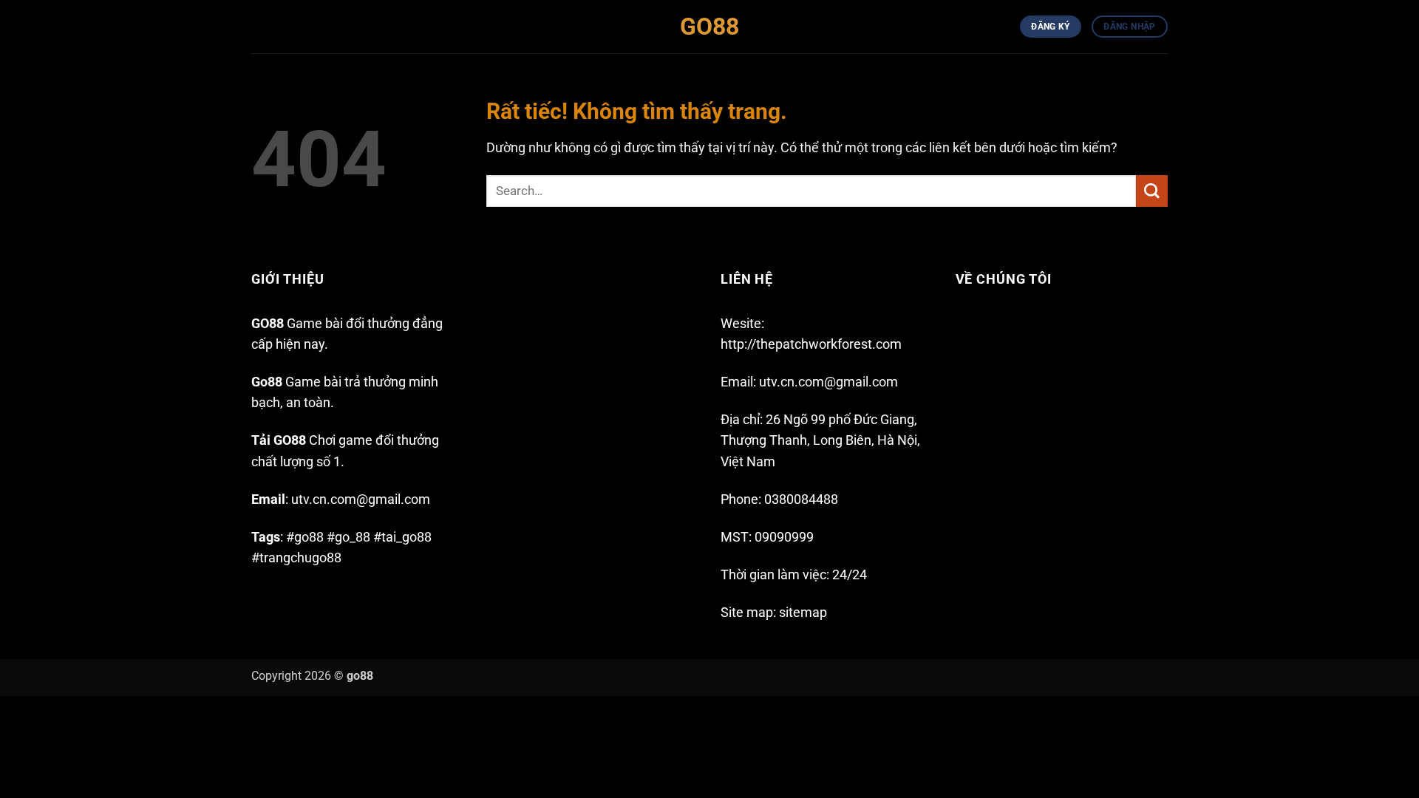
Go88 (709, 26)
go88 (360, 676)
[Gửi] (1152, 191)
